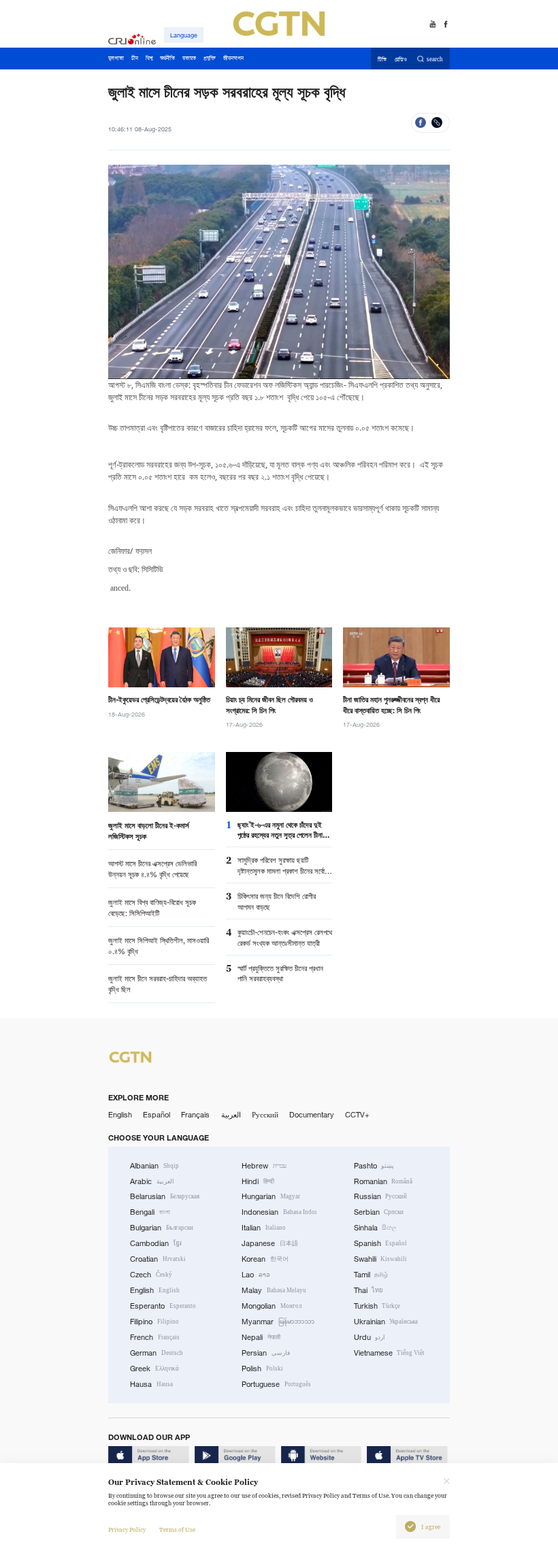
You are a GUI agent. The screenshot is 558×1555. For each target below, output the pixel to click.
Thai (369, 1290)
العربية (231, 1114)
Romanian (383, 1181)
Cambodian (156, 1243)
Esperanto (163, 1306)
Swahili (381, 1259)
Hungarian (271, 1196)
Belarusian (164, 1196)
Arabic (152, 1181)
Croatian (158, 1259)
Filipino (154, 1321)
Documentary (311, 1114)
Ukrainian (386, 1321)
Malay (274, 1290)
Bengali (150, 1212)
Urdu (370, 1337)
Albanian (154, 1166)
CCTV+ (357, 1114)
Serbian (379, 1212)
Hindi (258, 1181)
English (120, 1114)
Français (195, 1114)
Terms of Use (177, 1530)
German (156, 1353)
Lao (256, 1274)
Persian (266, 1353)
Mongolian (271, 1306)
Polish (262, 1368)
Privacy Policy (127, 1530)
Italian (264, 1227)
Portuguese (276, 1384)
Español (156, 1114)
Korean (265, 1259)
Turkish (377, 1306)
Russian (381, 1196)
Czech (151, 1274)
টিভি (382, 59)
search (435, 59)
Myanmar (278, 1321)
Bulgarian (161, 1227)
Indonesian (279, 1212)
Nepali (261, 1337)
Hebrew (264, 1166)
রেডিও (401, 59)
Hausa (151, 1384)
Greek (154, 1368)
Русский (265, 1114)
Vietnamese (389, 1353)
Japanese (270, 1243)
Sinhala (375, 1227)
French (155, 1337)
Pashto (374, 1166)
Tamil (371, 1274)
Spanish (381, 1243)
